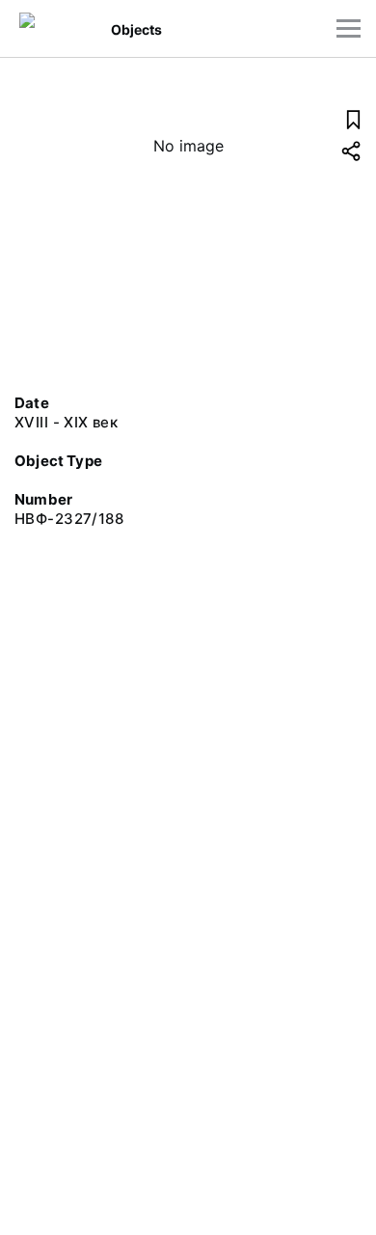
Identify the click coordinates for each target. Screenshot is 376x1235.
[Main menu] (348, 28)
